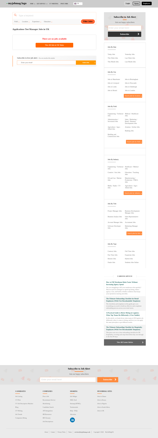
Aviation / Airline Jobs (132, 127)
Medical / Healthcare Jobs (131, 115)
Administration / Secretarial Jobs (113, 120)
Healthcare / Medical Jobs (131, 168)
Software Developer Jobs (114, 227)
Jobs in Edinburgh (131, 87)
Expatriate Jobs (130, 255)
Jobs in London (130, 90)
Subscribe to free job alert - (36, 58)
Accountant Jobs (130, 222)
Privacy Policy (62, 432)
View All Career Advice (125, 342)
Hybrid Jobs (129, 259)
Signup (136, 3)
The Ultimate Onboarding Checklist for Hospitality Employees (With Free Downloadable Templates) (124, 328)
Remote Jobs (112, 259)
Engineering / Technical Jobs (115, 115)
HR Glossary (47, 418)
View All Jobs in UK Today (54, 45)
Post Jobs (64, 4)
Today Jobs (111, 54)
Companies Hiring (21, 418)
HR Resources (47, 414)
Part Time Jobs (112, 255)
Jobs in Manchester (114, 79)
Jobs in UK (100, 411)
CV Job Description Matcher (24, 403)
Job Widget (73, 396)
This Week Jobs (113, 58)
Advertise (73, 414)
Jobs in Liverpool (113, 83)
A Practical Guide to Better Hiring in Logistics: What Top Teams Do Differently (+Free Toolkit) (123, 314)
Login (128, 3)
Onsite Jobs (111, 262)
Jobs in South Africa (103, 407)
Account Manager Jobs (115, 222)
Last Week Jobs (130, 58)
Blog (16, 407)
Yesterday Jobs (130, 54)
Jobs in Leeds (112, 87)
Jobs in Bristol (112, 90)
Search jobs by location (132, 96)
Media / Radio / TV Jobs (114, 187)
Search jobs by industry (132, 193)
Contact (53, 432)
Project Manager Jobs (115, 211)
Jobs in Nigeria (102, 403)
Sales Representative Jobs (131, 218)
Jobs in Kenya (101, 400)
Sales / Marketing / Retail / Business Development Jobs (131, 121)
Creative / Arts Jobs (114, 172)
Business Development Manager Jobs (132, 212)
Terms (70, 432)
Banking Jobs (129, 131)
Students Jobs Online (132, 262)
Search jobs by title (133, 233)
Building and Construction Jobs (113, 135)
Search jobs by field (133, 142)
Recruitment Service (49, 400)
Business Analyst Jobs (115, 217)
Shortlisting (46, 403)
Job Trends (18, 414)
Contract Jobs (112, 251)
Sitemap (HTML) (75, 403)
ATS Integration (48, 411)
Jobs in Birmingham (131, 79)
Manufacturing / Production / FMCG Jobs (131, 180)
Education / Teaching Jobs (132, 173)
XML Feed (73, 400)
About (46, 432)
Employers (146, 3)
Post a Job (46, 396)
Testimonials (74, 407)
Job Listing (18, 396)
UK (78, 3)
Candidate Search (48, 407)
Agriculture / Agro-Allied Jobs (114, 128)
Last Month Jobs (130, 62)
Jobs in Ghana (101, 396)
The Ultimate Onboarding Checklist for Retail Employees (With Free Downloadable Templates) (123, 300)
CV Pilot (18, 400)
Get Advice (41, 4)
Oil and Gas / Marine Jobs (114, 179)
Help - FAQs (73, 411)
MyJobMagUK (109, 432)
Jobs (31, 4)
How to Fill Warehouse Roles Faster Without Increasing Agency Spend (122, 283)
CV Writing (53, 4)
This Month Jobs (113, 62)
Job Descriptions (48, 421)
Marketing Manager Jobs (131, 227)
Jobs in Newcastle (130, 83)
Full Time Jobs (130, 251)
